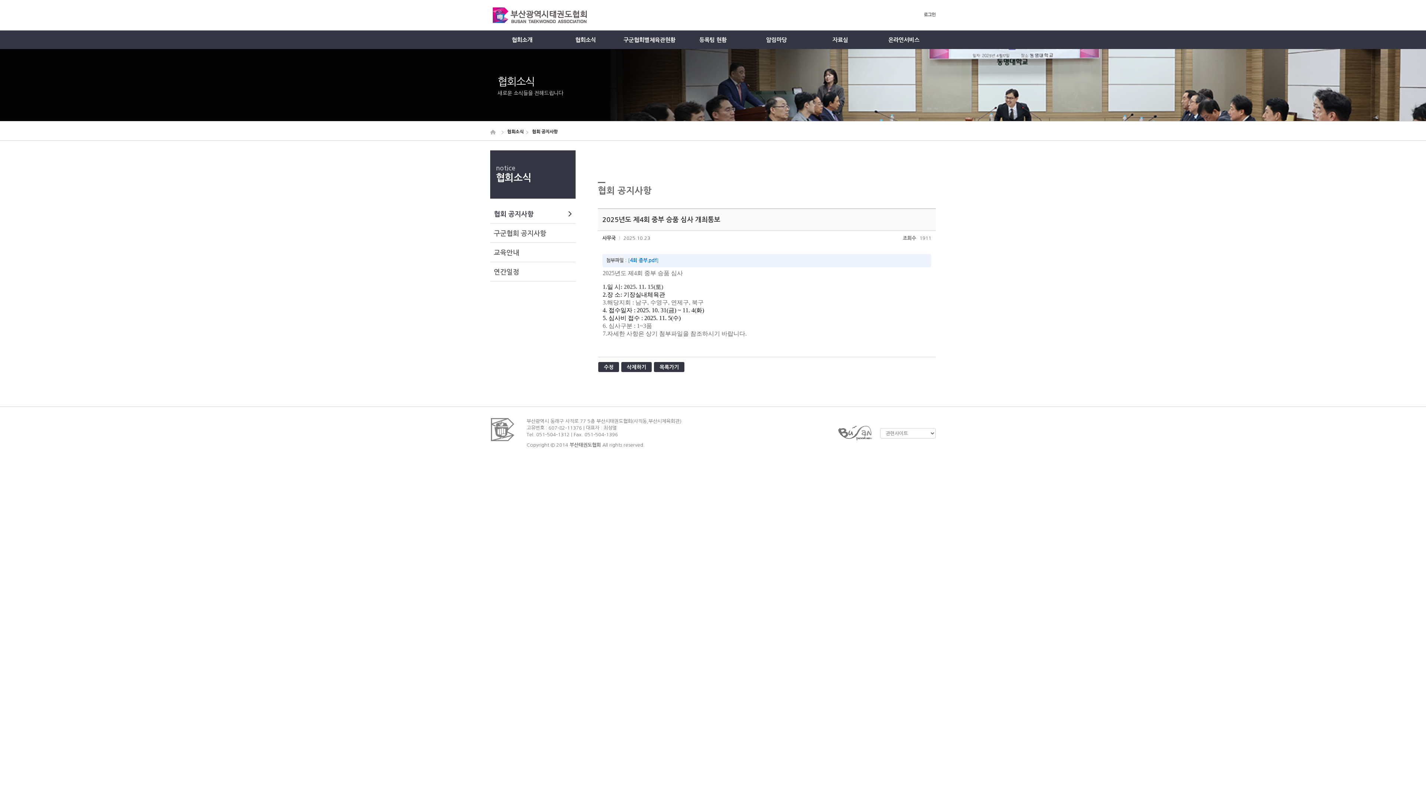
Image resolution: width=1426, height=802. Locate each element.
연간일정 (506, 272)
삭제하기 (636, 367)
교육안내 (506, 253)
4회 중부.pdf (643, 260)
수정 (608, 367)
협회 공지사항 (514, 214)
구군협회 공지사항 (520, 233)
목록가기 (669, 367)
